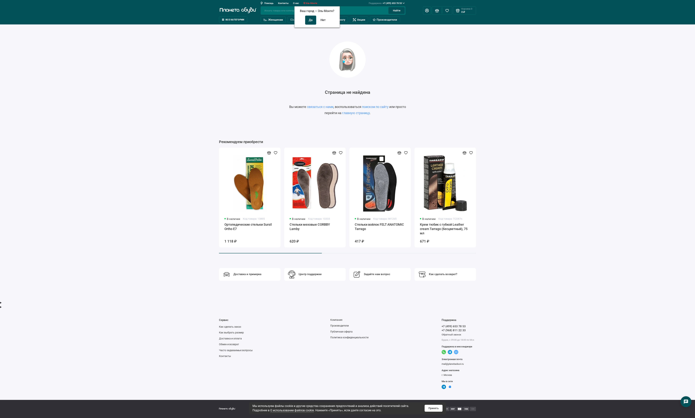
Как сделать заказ (230, 326)
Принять (433, 408)
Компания (336, 319)
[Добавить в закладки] (275, 152)
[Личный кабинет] (427, 10)
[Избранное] (447, 10)
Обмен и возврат (229, 344)
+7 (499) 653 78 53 (385, 3)
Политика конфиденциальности (349, 337)
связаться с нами (320, 107)
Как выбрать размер (231, 332)
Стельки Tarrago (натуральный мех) (573, 227)
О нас (296, 3)
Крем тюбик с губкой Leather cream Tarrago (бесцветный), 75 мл (443, 229)
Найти (396, 10)
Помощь (268, 3)
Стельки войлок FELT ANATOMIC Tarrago (379, 227)
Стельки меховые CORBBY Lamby (310, 227)
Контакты (283, 3)
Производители (387, 19)
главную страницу (356, 113)
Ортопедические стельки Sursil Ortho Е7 (248, 227)
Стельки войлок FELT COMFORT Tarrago (639, 227)
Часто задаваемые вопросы (236, 350)
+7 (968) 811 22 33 (454, 330)
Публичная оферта (341, 331)
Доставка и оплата (230, 338)
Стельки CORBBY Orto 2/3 (504, 224)
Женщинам (275, 19)
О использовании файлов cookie (292, 410)
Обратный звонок (451, 334)
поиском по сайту (375, 107)
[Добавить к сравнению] (269, 152)
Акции (361, 19)
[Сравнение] (437, 10)
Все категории (235, 19)
